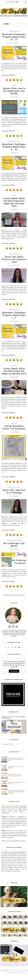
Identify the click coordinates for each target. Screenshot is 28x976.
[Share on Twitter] (10, 80)
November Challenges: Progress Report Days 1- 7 (14, 315)
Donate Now (14, 671)
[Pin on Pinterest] (14, 80)
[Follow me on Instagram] (14, 2)
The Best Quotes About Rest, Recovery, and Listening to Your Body (16, 759)
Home (14, 595)
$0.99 (14, 85)
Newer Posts (7, 595)
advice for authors (14, 487)
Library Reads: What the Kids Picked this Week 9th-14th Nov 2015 (14, 202)
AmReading (14, 365)
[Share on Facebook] (7, 80)
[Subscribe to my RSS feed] (22, 647)
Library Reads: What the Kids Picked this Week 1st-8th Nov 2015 (14, 371)
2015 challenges (14, 31)
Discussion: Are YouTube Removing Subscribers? (14, 775)
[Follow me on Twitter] (8, 2)
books (14, 195)
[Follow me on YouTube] (17, 2)
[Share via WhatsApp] (21, 80)
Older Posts (20, 595)
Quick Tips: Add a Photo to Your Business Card (14, 259)
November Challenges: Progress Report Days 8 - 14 (14, 147)
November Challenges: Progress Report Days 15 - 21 (14, 37)
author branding (14, 254)
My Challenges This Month (14, 544)
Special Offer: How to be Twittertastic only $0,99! (14, 91)
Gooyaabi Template (15, 972)
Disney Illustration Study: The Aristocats (14, 427)
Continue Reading (8, 75)
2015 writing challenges (14, 540)
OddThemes (13, 970)
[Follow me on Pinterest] (12, 2)
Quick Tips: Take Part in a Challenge (14, 491)
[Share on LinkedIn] (17, 80)
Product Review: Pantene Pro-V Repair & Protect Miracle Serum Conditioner (16, 792)
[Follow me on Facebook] (10, 2)
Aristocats (14, 423)
